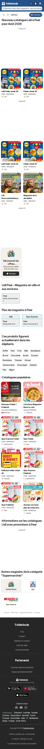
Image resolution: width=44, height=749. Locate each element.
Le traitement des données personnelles (22, 744)
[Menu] (40, 4)
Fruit (19, 351)
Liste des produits (22, 650)
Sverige (11, 721)
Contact (22, 636)
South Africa (21, 721)
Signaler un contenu (22, 641)
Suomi (32, 715)
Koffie (5, 351)
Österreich (18, 712)
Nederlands (33, 718)
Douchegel (22, 365)
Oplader (33, 365)
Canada (34, 712)
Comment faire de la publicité (22, 667)
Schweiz (5, 715)
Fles (4, 370)
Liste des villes (22, 645)
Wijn (26, 351)
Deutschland (15, 715)
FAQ (22, 632)
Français (5, 718)
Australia (26, 712)
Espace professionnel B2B (22, 672)
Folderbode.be (28, 728)
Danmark (25, 715)
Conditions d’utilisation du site (22, 739)
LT (27, 718)
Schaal (28, 360)
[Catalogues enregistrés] (31, 4)
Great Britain (15, 718)
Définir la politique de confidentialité (22, 734)
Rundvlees (7, 360)
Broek (25, 355)
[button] (36, 4)
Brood (5, 355)
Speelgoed (35, 351)
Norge (4, 721)
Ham (13, 351)
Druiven (34, 355)
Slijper (11, 370)
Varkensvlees (9, 365)
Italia (23, 718)
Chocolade (15, 355)
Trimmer (18, 360)
